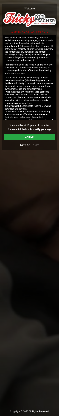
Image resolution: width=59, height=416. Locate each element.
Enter (29, 136)
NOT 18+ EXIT (29, 145)
